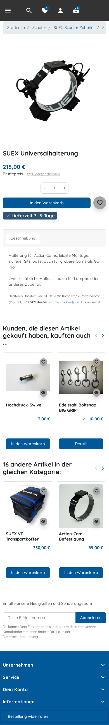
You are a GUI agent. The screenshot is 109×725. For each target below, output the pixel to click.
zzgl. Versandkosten (43, 174)
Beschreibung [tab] (23, 238)
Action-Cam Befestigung (71, 536)
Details (81, 443)
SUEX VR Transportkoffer (22, 536)
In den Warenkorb (47, 202)
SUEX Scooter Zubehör (74, 27)
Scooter (39, 27)
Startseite (16, 27)
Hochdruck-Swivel (24, 405)
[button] (29, 11)
